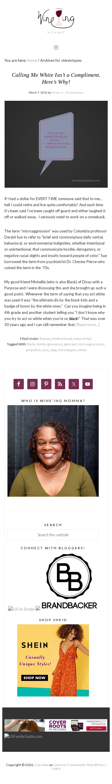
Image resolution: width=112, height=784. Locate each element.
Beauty (45, 338)
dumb (40, 344)
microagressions (91, 344)
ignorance (54, 344)
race (45, 350)
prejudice (33, 350)
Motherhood (62, 338)
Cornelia (41, 765)
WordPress (96, 765)
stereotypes (67, 350)
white (82, 350)
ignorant (70, 344)
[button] (56, 47)
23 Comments (74, 92)
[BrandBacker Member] (70, 609)
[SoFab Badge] (22, 609)
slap (53, 350)
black (31, 344)
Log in (56, 768)
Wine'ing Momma (55, 21)
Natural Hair (82, 338)
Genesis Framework (69, 765)
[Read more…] (88, 324)
